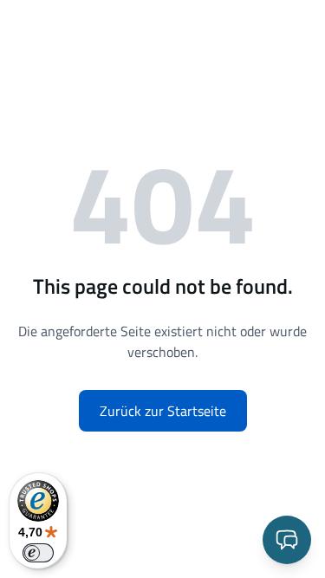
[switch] (38, 552)
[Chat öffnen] (287, 540)
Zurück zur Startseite (163, 410)
